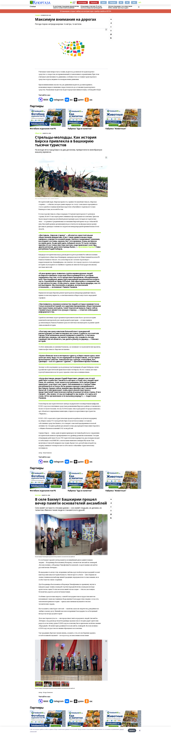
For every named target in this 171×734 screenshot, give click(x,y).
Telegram (113, 2)
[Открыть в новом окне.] (43, 100)
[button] (105, 660)
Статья (33, 7)
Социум (37, 15)
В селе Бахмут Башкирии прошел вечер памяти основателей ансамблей (66, 7)
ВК (121, 2)
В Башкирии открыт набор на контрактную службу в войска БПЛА (85, 11)
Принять (132, 730)
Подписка (94, 2)
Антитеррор (82, 2)
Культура (38, 495)
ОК (127, 2)
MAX (134, 2)
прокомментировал (86, 247)
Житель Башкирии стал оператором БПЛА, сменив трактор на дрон (120, 7)
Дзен (103, 2)
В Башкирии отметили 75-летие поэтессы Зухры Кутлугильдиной (91, 7)
